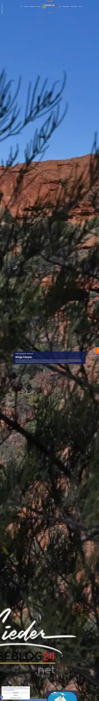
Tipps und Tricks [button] (74, 6)
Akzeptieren (15, 692)
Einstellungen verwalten (15, 697)
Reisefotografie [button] (66, 6)
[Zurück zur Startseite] (49, 6)
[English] (46, 1)
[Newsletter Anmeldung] (52, 12)
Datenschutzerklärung (10, 690)
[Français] (48, 1)
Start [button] (22, 6)
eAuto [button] (60, 6)
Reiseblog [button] (26, 6)
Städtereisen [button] (32, 6)
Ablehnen (16, 695)
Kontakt (97, 350)
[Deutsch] (49, 1)
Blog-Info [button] (81, 6)
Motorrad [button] (38, 6)
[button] (46, 12)
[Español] (52, 1)
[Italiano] (51, 1)
